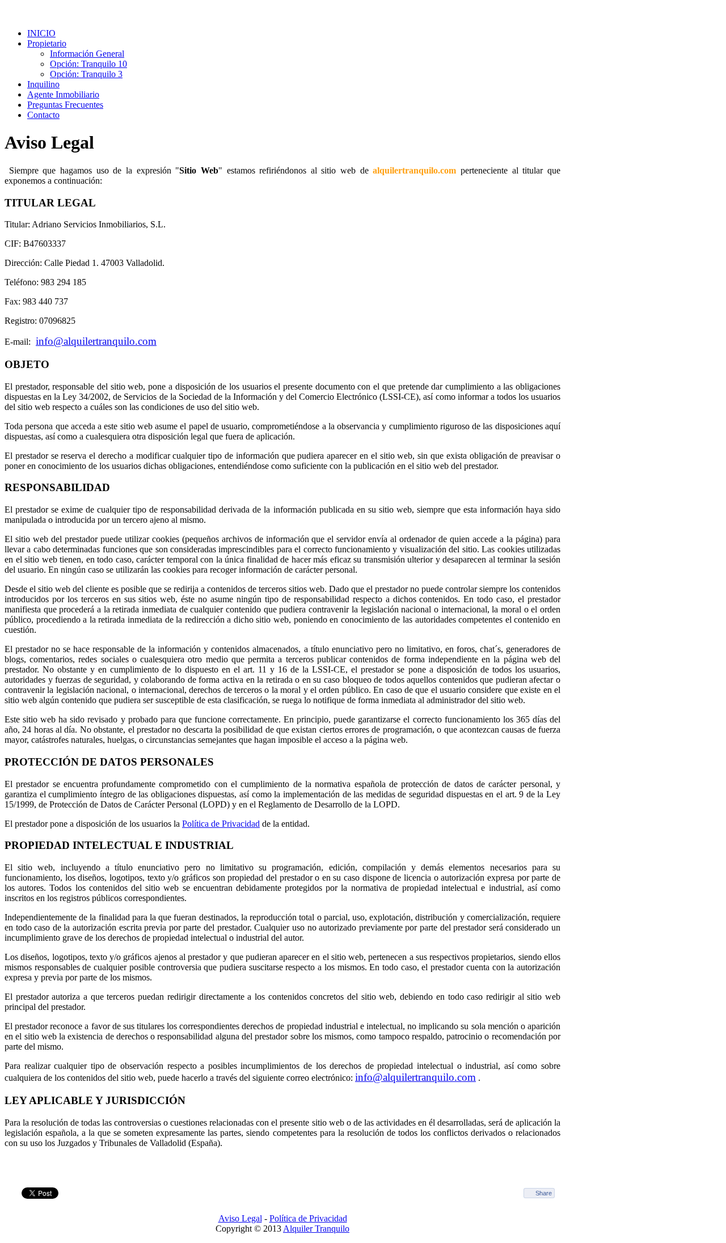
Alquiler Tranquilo (316, 1228)
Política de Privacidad (221, 823)
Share (543, 1193)
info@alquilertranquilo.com (96, 341)
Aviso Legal (240, 1218)
